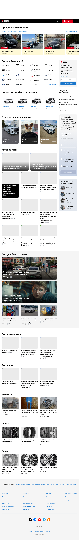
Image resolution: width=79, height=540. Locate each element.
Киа (71, 484)
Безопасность (68, 496)
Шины (5, 423)
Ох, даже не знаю (67, 166)
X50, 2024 (25, 139)
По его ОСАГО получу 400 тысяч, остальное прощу (68, 152)
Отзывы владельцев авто (16, 117)
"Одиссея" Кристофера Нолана (67, 99)
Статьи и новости (50, 500)
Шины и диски (5, 503)
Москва (11, 21)
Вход (76, 21)
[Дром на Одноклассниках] (48, 519)
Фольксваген (62, 484)
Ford (8, 84)
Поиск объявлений (12, 61)
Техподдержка (68, 500)
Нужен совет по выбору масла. (67, 96)
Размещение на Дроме (71, 493)
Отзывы (46, 21)
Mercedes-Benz (36, 70)
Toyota (50, 70)
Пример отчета (64, 76)
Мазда (43, 484)
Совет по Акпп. (63, 110)
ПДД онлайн (49, 506)
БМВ (68, 484)
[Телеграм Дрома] (44, 519)
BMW (8, 75)
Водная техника (27, 496)
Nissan (36, 80)
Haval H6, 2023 (45, 139)
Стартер (61, 107)
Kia (22, 84)
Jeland (22, 80)
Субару (47, 484)
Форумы (48, 496)
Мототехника (26, 493)
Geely (22, 65)
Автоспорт (8, 365)
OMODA (36, 85)
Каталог (52, 21)
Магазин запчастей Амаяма (30, 500)
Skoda (50, 65)
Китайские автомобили (8, 506)
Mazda (36, 65)
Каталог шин (49, 493)
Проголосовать (68, 172)
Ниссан (28, 484)
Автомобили (19, 21)
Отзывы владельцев (28, 503)
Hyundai (22, 75)
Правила (42, 531)
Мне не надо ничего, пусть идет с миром (68, 160)
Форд (57, 484)
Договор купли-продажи (29, 506)
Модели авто (39, 526)
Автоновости (9, 149)
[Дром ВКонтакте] (34, 519)
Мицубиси (37, 484)
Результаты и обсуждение (66, 138)
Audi (8, 65)
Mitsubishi (36, 75)
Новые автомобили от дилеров (19, 92)
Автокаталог (26, 509)
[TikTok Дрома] (30, 519)
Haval (22, 70)
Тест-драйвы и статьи (14, 254)
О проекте (31, 531)
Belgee (8, 70)
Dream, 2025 (6, 139)
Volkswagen (50, 75)
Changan (8, 80)
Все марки (17, 484)
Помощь (37, 531)
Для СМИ (48, 531)
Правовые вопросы (51, 509)
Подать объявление (7, 496)
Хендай (52, 484)
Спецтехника (5, 509)
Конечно (65, 145)
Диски (5, 451)
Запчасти (39, 21)
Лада (50, 80)
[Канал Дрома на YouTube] (39, 519)
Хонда (32, 484)
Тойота (23, 484)
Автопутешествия (12, 334)
